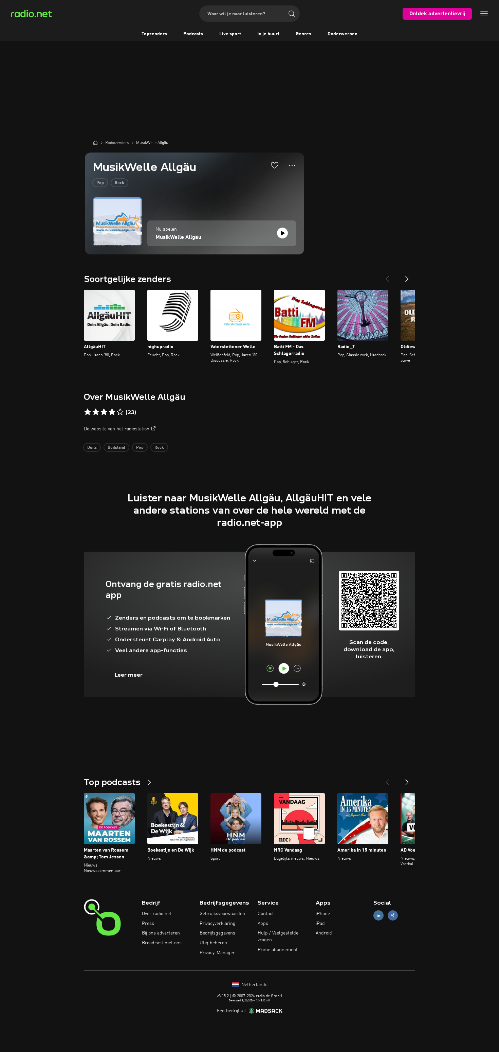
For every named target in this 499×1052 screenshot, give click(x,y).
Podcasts (193, 34)
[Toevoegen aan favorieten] (274, 165)
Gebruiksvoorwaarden (222, 913)
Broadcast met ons (162, 943)
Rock (119, 183)
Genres (303, 34)
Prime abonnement (278, 949)
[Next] (407, 276)
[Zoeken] (292, 14)
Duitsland (116, 448)
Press (148, 923)
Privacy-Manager (217, 952)
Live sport (230, 34)
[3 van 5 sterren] (104, 412)
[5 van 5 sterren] (120, 412)
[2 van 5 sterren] (96, 412)
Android (324, 933)
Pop (100, 183)
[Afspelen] (282, 233)
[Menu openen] (484, 14)
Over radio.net (156, 913)
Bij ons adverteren (161, 933)
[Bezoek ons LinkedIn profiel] (378, 915)
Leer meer (129, 674)
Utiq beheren (213, 943)
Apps (263, 923)
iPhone (323, 913)
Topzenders (154, 34)
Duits (92, 448)
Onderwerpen (342, 34)
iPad (320, 923)
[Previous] (387, 276)
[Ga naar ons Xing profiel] (392, 915)
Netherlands (253, 984)
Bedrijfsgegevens (217, 933)
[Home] (95, 142)
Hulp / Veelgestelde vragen (278, 936)
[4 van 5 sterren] (112, 412)
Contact (266, 913)
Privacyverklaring (218, 923)
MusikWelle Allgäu (178, 237)
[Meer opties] (292, 165)
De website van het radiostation (116, 429)
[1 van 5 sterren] (88, 412)
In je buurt (268, 34)
